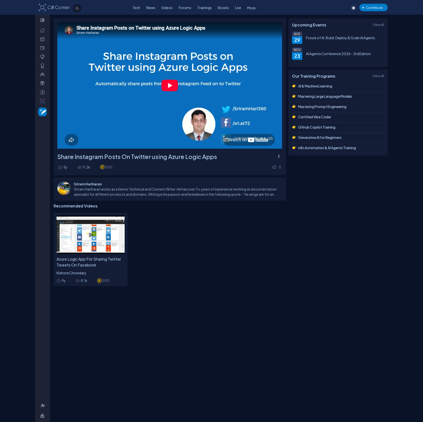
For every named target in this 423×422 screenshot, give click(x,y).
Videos (167, 7)
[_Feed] (43, 30)
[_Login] (43, 415)
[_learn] (43, 56)
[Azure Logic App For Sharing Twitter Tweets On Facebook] (91, 235)
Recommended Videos (76, 205)
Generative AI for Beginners (319, 137)
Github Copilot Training (316, 127)
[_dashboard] (43, 39)
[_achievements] (43, 65)
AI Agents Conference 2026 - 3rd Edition (338, 53)
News (150, 7)
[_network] (43, 74)
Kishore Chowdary (71, 273)
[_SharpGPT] (43, 101)
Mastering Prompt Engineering (322, 106)
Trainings (204, 7)
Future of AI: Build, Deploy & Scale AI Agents (340, 38)
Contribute (374, 7)
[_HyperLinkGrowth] (41, 111)
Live (238, 7)
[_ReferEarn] (43, 83)
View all (378, 24)
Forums (185, 7)
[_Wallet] (43, 48)
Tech (136, 7)
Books (223, 7)
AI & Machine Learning (315, 86)
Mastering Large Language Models (325, 96)
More (251, 8)
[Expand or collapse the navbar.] (43, 20)
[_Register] (43, 405)
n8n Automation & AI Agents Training (327, 147)
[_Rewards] (43, 92)
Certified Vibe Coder (314, 117)
